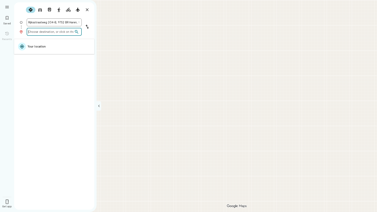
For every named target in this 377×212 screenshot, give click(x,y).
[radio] (30, 10)
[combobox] (54, 22)
